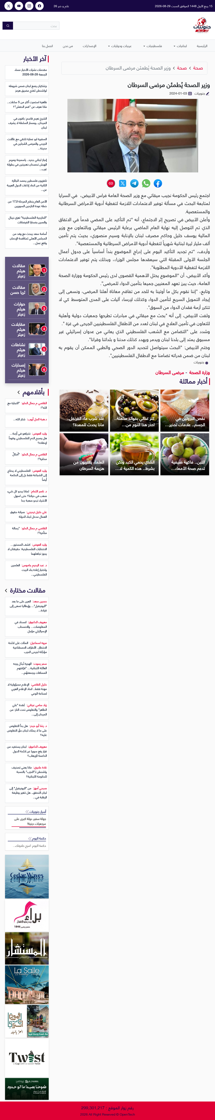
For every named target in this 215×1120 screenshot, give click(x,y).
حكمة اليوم (38, 838)
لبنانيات (181, 45)
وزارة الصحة (199, 372)
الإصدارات (89, 45)
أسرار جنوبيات (37, 811)
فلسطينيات (154, 45)
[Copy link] (111, 183)
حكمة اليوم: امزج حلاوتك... (29, 845)
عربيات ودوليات (121, 45)
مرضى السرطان (170, 372)
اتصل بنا (47, 45)
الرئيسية (202, 45)
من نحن (68, 45)
